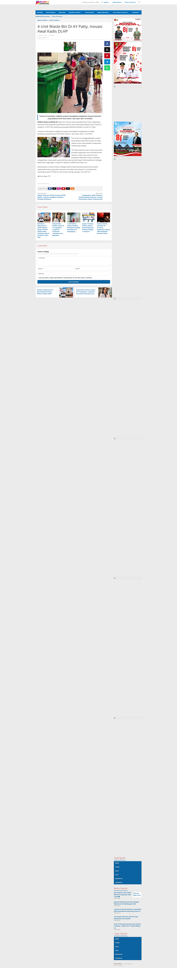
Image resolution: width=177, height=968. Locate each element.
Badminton (119, 878)
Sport (117, 871)
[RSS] (72, 188)
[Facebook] (50, 188)
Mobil (117, 863)
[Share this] (107, 43)
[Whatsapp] (107, 67)
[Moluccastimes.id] (42, 2)
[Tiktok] (68, 188)
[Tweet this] (107, 49)
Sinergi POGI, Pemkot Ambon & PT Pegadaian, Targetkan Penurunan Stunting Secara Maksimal (58, 229)
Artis (116, 875)
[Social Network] (139, 2)
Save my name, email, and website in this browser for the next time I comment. (65, 278)
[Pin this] (107, 55)
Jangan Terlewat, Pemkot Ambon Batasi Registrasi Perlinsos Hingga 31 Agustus (88, 227)
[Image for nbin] (70, 46)
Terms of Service (118, 965)
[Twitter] (54, 188)
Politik (117, 867)
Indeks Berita (127, 964)
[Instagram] (59, 188)
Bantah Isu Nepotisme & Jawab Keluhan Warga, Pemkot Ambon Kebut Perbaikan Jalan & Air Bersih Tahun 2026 (46, 293)
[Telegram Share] (107, 61)
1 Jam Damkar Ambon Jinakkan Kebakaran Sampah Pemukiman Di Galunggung (73, 227)
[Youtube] (63, 188)
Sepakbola (118, 882)
